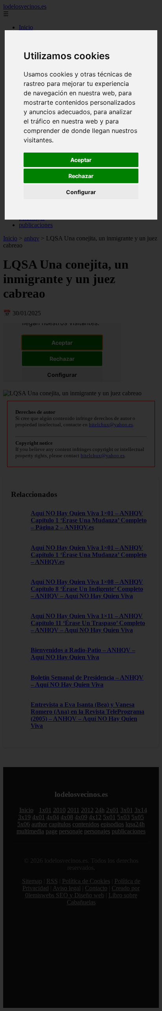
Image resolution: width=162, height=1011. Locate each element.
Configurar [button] (81, 192)
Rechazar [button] (81, 176)
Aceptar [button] (81, 159)
